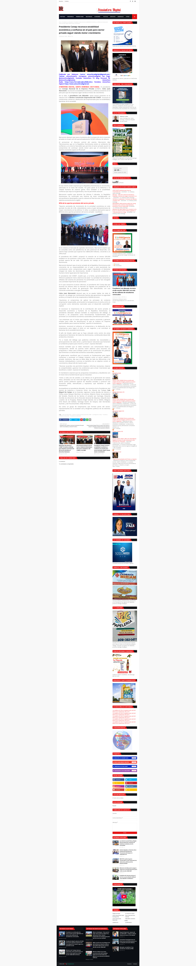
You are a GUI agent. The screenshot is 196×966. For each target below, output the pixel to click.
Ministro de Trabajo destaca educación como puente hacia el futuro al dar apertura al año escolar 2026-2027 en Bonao (74, 952)
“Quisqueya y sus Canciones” (123, 770)
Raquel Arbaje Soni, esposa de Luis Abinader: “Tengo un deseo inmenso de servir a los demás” (128, 933)
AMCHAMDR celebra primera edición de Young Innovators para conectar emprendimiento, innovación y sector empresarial (124, 205)
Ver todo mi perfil (123, 121)
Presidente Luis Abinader (67, 22)
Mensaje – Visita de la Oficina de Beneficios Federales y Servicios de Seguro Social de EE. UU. (125, 195)
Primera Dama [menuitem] (80, 16)
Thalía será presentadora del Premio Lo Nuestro (125, 459)
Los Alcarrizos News (129, 913)
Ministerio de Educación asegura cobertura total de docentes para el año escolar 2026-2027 (128, 869)
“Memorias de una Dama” (123, 766)
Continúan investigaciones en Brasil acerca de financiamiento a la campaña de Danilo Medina (128, 941)
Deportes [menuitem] (112, 16)
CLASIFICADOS (128, 922)
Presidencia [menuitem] (70, 16)
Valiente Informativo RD (118, 392)
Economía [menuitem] (97, 16)
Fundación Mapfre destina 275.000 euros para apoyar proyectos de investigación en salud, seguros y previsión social (74, 943)
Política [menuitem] (105, 16)
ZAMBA (126, 920)
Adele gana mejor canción (123, 762)
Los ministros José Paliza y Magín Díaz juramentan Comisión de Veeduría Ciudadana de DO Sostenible (128, 843)
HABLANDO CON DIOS (130, 918)
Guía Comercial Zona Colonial (130, 916)
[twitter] (131, 779)
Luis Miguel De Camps (97, 414)
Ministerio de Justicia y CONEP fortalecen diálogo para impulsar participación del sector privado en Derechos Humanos (66, 449)
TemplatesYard (70, 964)
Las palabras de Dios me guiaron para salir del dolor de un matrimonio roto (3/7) (124, 722)
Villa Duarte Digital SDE (118, 411)
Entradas (117, 264)
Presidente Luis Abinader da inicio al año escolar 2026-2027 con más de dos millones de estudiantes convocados (124, 291)
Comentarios (118, 265)
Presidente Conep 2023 (64, 416)
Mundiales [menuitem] (121, 16)
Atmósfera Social (117, 452)
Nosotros (61, 1)
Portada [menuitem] (62, 16)
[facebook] (130, 1)
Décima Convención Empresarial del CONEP (81, 414)
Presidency (105, 414)
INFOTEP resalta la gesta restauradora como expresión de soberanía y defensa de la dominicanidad (128, 861)
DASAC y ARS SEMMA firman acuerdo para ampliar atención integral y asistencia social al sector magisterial (124, 382)
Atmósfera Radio (117, 373)
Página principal (116, 913)
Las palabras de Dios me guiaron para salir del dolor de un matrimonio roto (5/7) (124, 716)
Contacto (67, 1)
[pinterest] (135, 1)
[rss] (118, 783)
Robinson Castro (63, 36)
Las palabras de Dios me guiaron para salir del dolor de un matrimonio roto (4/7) (124, 719)
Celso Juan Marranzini (67, 414)
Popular (114, 805)
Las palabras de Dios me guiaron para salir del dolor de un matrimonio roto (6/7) (124, 713)
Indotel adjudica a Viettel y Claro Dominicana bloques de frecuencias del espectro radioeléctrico (128, 852)
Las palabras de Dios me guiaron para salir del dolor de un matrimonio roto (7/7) (124, 711)
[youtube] (118, 789)
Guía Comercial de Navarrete (117, 919)
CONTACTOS (115, 922)
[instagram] (132, 1)
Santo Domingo (118, 168)
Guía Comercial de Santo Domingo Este (118, 916)
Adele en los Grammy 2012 (123, 758)
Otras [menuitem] (127, 16)
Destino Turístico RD (118, 431)
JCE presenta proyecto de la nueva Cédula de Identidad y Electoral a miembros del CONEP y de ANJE (84, 448)
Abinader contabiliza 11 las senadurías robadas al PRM (126, 948)
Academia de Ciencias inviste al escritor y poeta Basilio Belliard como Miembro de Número (128, 877)
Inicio (60, 22)
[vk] (131, 786)
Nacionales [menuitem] (89, 16)
